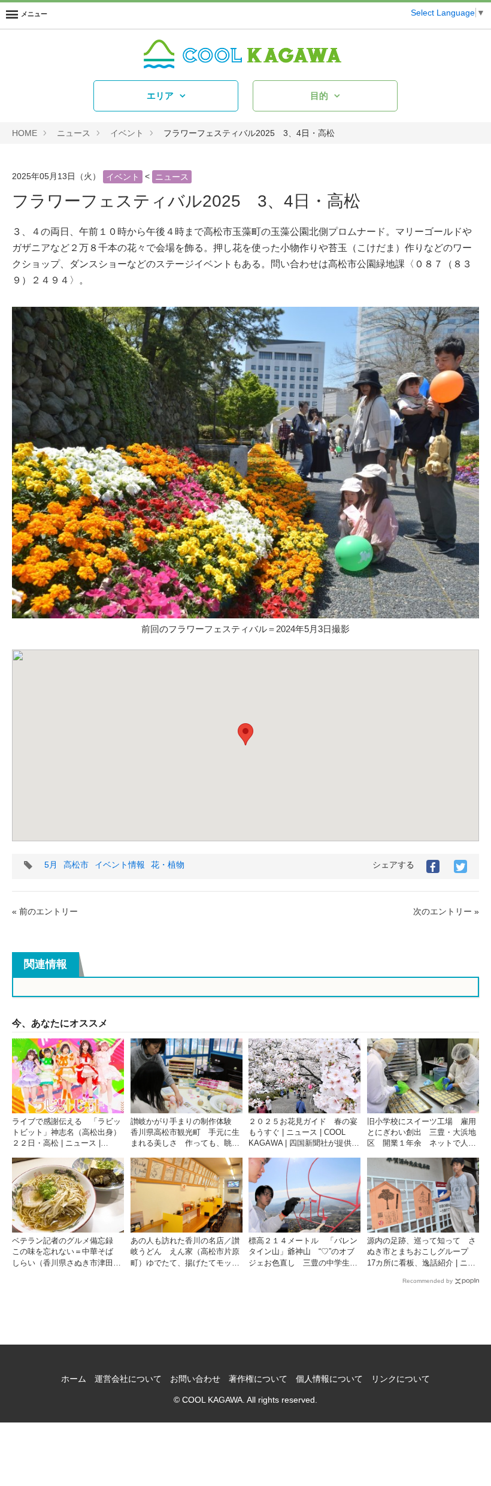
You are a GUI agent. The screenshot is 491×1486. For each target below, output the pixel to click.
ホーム (73, 1379)
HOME (24, 133)
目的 (319, 95)
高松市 (76, 864)
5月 (50, 864)
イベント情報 (120, 864)
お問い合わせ (195, 1379)
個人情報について (329, 1379)
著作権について (258, 1379)
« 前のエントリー (45, 911)
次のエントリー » (446, 911)
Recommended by (427, 1280)
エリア (160, 95)
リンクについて (400, 1379)
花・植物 (167, 864)
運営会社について (128, 1379)
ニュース (73, 133)
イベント (127, 133)
